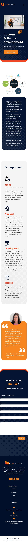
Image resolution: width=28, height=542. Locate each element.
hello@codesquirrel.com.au (14, 510)
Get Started (11, 52)
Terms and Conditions (17, 541)
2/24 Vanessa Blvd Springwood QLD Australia (14, 522)
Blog (14, 495)
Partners (13, 492)
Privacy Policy (7, 541)
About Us (13, 489)
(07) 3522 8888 (14, 516)
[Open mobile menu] (23, 4)
